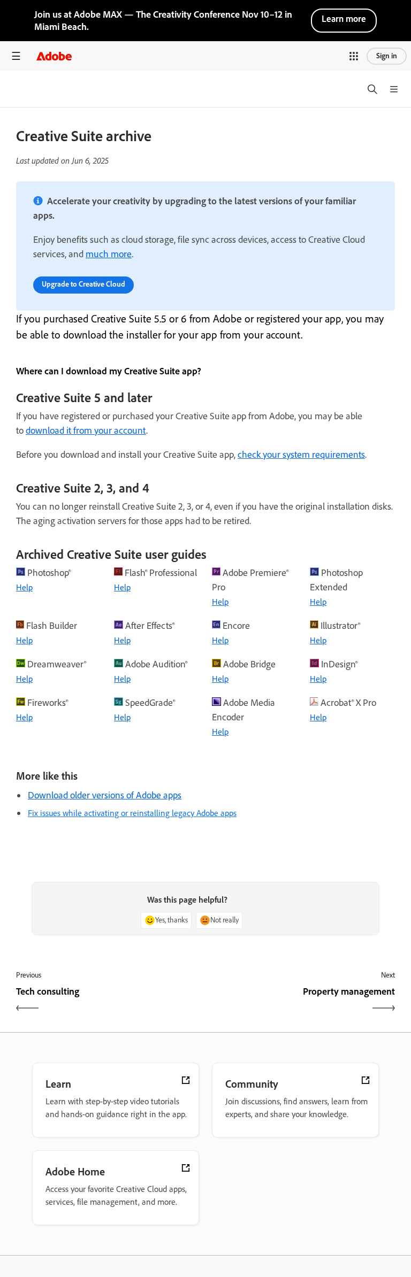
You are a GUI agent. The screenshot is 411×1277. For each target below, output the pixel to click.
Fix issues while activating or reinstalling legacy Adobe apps (132, 813)
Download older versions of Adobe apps (104, 795)
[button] (353, 56)
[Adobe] (54, 56)
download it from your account (86, 430)
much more (109, 254)
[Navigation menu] (16, 56)
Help (24, 587)
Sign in (386, 55)
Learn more (344, 18)
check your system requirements (301, 454)
